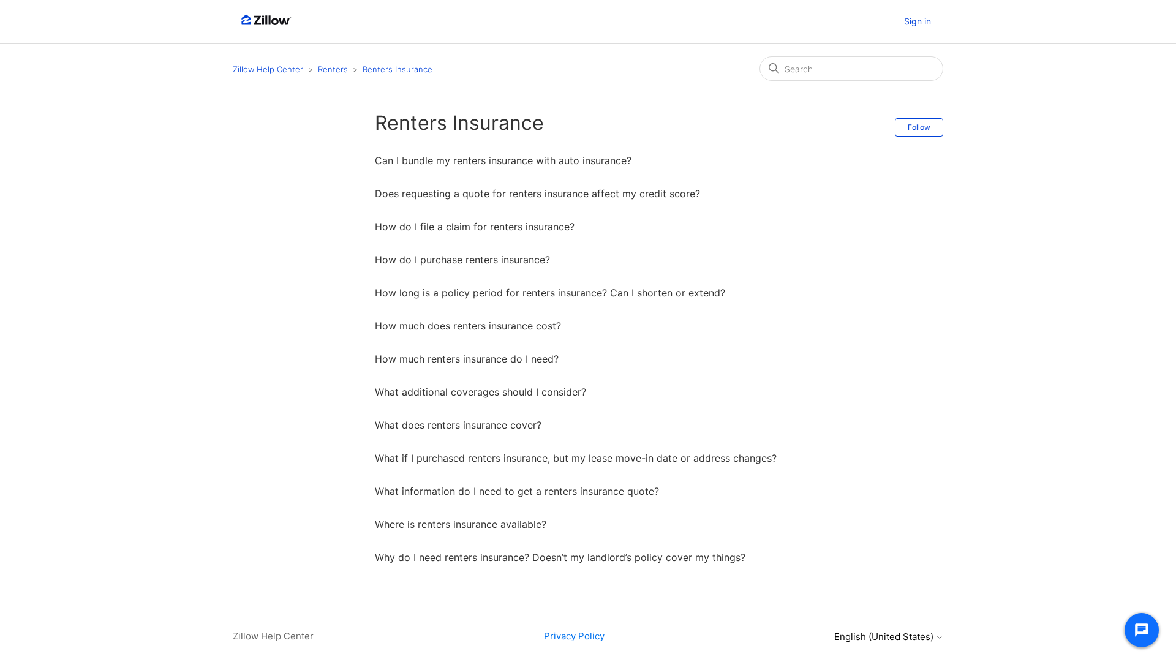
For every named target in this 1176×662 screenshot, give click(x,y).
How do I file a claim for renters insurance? (475, 226)
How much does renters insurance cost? (468, 326)
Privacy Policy (574, 636)
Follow (919, 127)
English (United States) (885, 636)
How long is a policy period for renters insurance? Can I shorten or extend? (550, 293)
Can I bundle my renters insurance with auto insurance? (503, 160)
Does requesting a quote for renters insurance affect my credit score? (537, 193)
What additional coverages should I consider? (480, 392)
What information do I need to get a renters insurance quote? (517, 491)
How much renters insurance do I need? (467, 359)
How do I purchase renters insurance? (462, 260)
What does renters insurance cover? (458, 425)
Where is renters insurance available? (460, 524)
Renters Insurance (397, 69)
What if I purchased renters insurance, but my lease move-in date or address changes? (576, 458)
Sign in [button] (917, 21)
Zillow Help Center (268, 69)
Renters (333, 69)
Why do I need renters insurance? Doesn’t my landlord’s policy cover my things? (560, 557)
